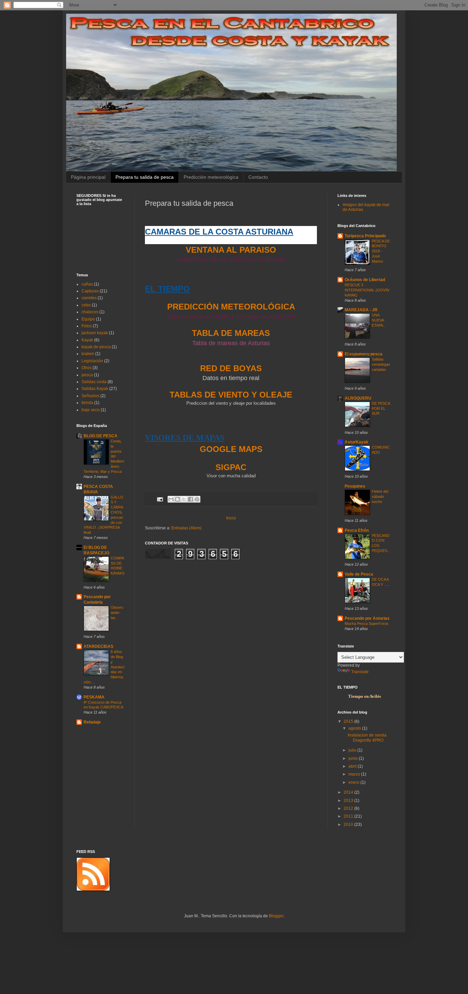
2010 (349, 824)
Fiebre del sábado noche (380, 496)
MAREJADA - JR (361, 309)
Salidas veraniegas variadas (381, 364)
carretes (89, 297)
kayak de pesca (96, 346)
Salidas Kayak (95, 388)
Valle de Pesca (359, 574)
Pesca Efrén (357, 530)
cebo (86, 305)
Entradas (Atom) (186, 528)
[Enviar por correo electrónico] (171, 499)
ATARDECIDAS (98, 646)
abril (353, 766)
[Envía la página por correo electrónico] (159, 499)
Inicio (231, 518)
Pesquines (355, 486)
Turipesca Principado (365, 236)
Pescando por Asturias (367, 618)
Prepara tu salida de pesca (144, 177)
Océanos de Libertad (365, 279)
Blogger (276, 916)
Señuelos (90, 395)
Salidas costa (94, 381)
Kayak (87, 340)
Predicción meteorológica (211, 177)
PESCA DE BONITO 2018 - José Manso (381, 251)
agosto (355, 728)
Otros (86, 367)
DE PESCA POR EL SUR (381, 408)
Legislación (92, 360)
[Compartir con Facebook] (190, 499)
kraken (88, 353)
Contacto (258, 177)
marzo (354, 774)
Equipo (88, 319)
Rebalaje (92, 722)
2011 (349, 816)
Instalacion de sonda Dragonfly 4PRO (367, 737)
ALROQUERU (358, 398)
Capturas (90, 291)
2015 (349, 721)
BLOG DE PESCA (101, 435)
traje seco (91, 409)
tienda (87, 402)
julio (352, 750)
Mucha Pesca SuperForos (367, 623)
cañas (87, 284)
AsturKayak (356, 442)
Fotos (87, 326)
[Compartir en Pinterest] (197, 499)
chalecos (90, 312)
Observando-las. (117, 612)
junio (353, 758)
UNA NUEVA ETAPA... (379, 320)
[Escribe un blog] (177, 499)
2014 (349, 792)
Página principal (88, 177)
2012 (349, 808)
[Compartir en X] (184, 499)
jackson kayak (95, 332)
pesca (87, 375)
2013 (349, 800)
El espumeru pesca (363, 354)
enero (354, 782)
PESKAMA (94, 697)
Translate (360, 671)
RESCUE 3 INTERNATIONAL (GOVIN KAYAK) (367, 290)
